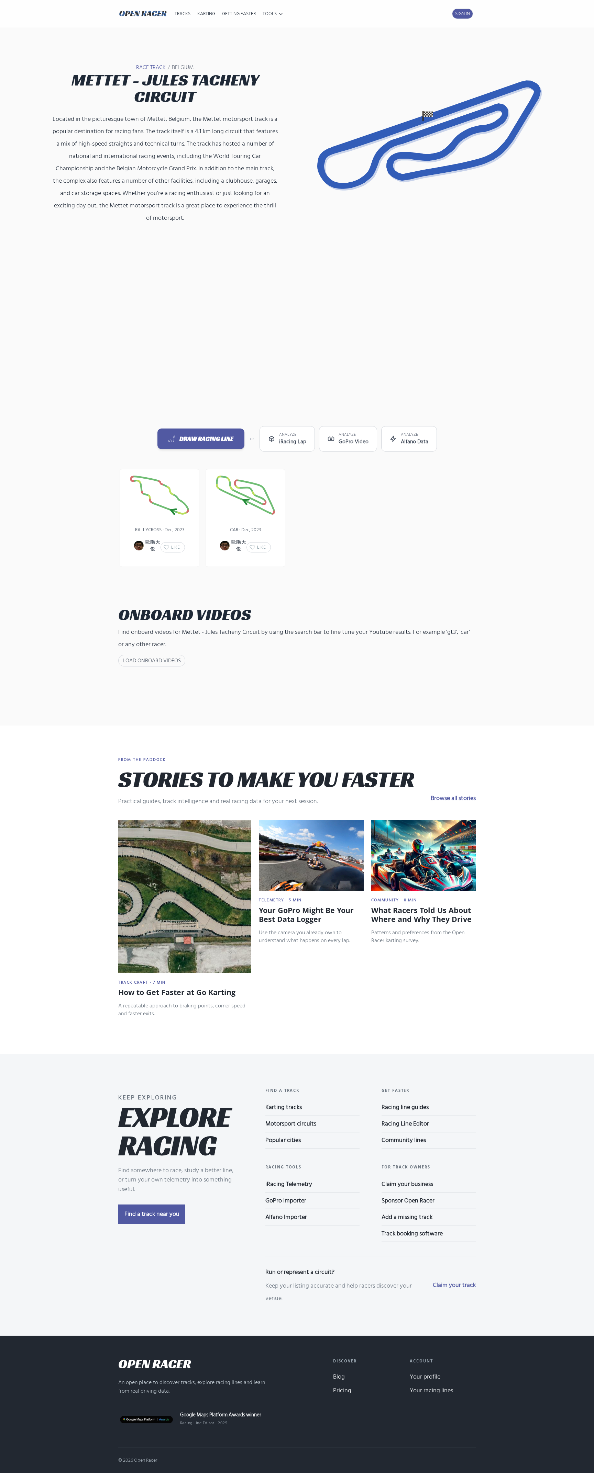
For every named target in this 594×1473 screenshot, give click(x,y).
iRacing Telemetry (288, 1184)
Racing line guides (405, 1107)
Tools (270, 13)
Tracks (182, 14)
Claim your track (454, 1285)
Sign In (462, 14)
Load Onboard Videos (152, 660)
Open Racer (154, 1364)
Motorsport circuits (290, 1124)
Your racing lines (431, 1390)
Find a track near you (151, 1214)
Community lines (404, 1140)
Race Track (151, 67)
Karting (206, 14)
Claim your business (407, 1184)
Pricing (342, 1390)
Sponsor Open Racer (408, 1201)
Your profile (425, 1377)
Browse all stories (453, 798)
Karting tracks (283, 1107)
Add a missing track (407, 1217)
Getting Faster (239, 14)
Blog (339, 1377)
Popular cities (283, 1140)
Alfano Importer (286, 1217)
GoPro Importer (285, 1201)
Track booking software (412, 1233)
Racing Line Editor (405, 1124)
